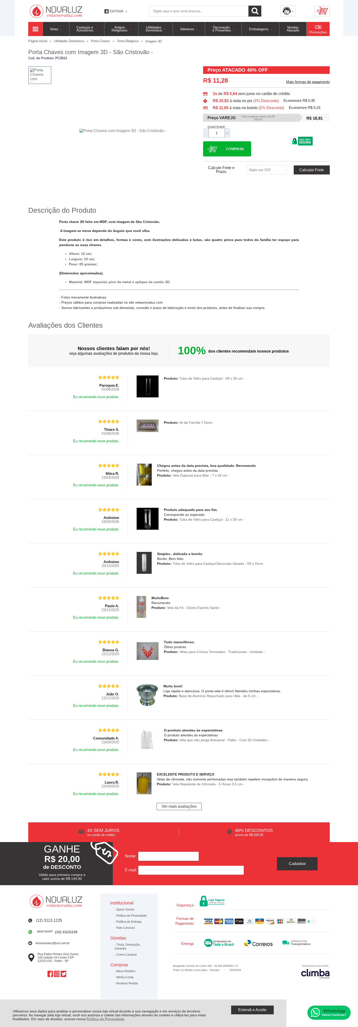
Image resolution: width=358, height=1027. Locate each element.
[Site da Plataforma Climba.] (315, 971)
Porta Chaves (101, 41)
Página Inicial (38, 41)
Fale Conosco (125, 928)
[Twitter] (63, 974)
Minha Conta (124, 977)
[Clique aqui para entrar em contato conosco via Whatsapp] (329, 1013)
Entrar (116, 11)
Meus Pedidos (125, 971)
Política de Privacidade (105, 1019)
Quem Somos (125, 909)
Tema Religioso (128, 41)
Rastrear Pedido (127, 983)
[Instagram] (57, 974)
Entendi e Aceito (252, 1010)
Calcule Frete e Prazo (221, 170)
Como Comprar (126, 954)
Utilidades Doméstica (69, 41)
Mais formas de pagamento (308, 82)
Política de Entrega (128, 921)
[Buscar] (254, 11)
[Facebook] (50, 974)
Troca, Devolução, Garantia (128, 946)
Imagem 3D (153, 41)
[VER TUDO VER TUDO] (35, 29)
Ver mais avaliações (179, 806)
